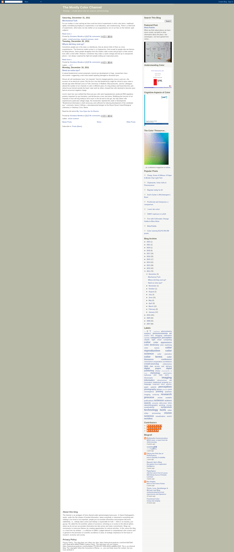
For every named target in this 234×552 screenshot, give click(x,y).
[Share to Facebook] (109, 36)
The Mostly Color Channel (82, 7)
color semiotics (164, 354)
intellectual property (160, 382)
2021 (149, 245)
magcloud (156, 384)
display (157, 371)
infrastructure (162, 380)
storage (169, 405)
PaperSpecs (151, 471)
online (167, 167)
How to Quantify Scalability (156, 457)
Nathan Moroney (155, 428)
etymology (155, 373)
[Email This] (102, 36)
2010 (149, 315)
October (152, 289)
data (146, 366)
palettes (169, 384)
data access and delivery (161, 366)
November (153, 286)
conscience (148, 362)
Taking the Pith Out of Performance (155, 454)
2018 (149, 250)
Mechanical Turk (69, 21)
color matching (166, 345)
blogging (158, 335)
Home (99, 122)
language (147, 384)
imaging (167, 377)
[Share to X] (106, 36)
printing (159, 391)
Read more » (67, 34)
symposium (166, 407)
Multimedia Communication (157, 438)
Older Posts (131, 122)
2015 (149, 259)
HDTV (167, 375)
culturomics (167, 364)
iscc (170, 382)
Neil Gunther (154, 431)
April (151, 303)
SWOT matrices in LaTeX (156, 214)
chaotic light (149, 340)
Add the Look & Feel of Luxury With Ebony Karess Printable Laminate (157, 475)
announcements (160, 333)
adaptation (157, 331)
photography (150, 389)
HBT (155, 375)
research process (87, 39)
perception (165, 386)
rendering (155, 394)
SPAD (170, 403)
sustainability (149, 407)
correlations (167, 362)
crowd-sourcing (74, 39)
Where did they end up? (73, 44)
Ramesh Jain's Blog (154, 462)
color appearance (162, 342)
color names (151, 348)
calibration (168, 335)
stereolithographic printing (154, 405)
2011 (149, 271)
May (150, 300)
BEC (152, 335)
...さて (70, 65)
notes (163, 384)
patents (153, 387)
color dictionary (151, 345)
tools (96, 39)
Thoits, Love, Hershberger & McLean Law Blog (157, 489)
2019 (149, 248)
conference (166, 359)
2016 (149, 256)
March (151, 306)
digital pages (152, 368)
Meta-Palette (149, 27)
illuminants (148, 378)
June (151, 297)
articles (146, 335)
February (152, 309)
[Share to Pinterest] (111, 36)
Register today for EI (155, 190)
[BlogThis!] (104, 36)
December (153, 274)
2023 (149, 242)
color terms (153, 356)
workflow (148, 419)
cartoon (147, 338)
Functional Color (153, 499)
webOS (169, 416)
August (152, 292)
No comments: (95, 36)
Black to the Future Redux (156, 483)
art (170, 333)
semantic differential (159, 403)
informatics (149, 380)
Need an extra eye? (71, 70)
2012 (149, 268)
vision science (73, 118)
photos (159, 389)
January (152, 312)
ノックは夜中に (152, 449)
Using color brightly (153, 501)
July (150, 295)
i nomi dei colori (153, 209)
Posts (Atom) (77, 126)
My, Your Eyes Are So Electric (87, 111)
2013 (149, 265)
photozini (165, 389)
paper (146, 387)
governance (167, 373)
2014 (149, 262)
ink (170, 380)
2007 (149, 324)
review (160, 398)
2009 (149, 318)
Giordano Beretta (155, 426)
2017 (149, 253)
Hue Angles (151, 482)
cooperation (157, 362)
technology (151, 409)
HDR (160, 375)
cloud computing (164, 340)
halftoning (147, 375)
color (147, 342)
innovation (148, 382)
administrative (166, 331)
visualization (160, 416)
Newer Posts (67, 122)
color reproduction (158, 349)
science (159, 400)
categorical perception (161, 338)
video (170, 410)
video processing (152, 413)
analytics (147, 333)
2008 (149, 321)
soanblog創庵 (152, 447)
